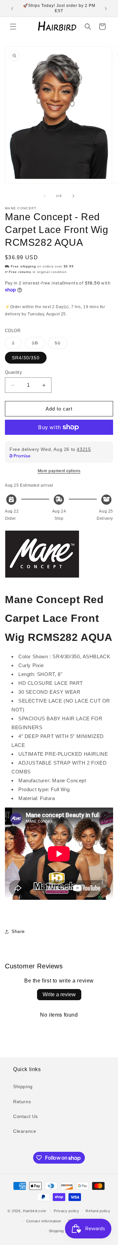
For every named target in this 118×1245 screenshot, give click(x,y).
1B (38, 344)
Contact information (43, 1221)
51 (61, 344)
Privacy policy (66, 1211)
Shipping (23, 1086)
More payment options (59, 471)
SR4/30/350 (26, 357)
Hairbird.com (34, 1211)
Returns (22, 1101)
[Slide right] (73, 196)
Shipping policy (62, 1231)
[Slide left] (44, 196)
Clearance (24, 1131)
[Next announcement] (106, 8)
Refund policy (98, 1211)
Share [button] (18, 931)
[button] (13, 26)
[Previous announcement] (12, 8)
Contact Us (25, 1116)
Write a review (59, 994)
